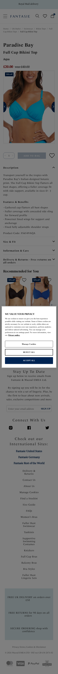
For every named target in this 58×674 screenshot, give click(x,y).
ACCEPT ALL (29, 360)
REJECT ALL (29, 352)
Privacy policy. (14, 335)
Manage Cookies (29, 344)
